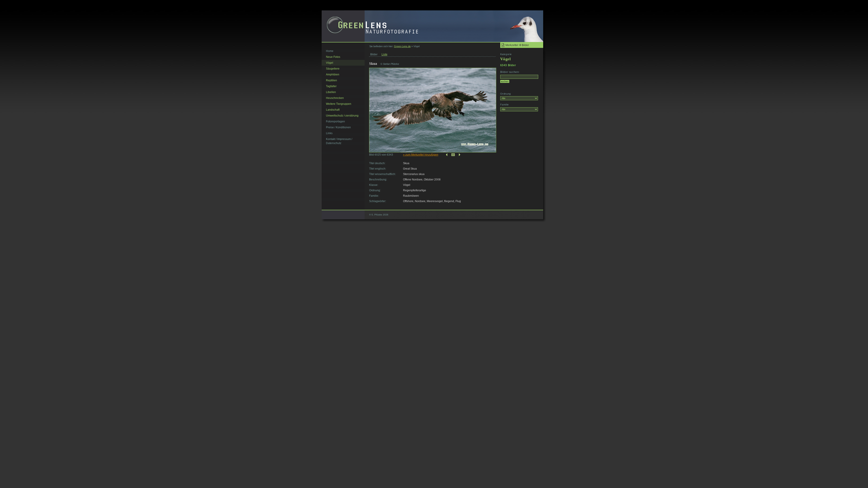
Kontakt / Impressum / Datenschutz (339, 141)
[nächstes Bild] (460, 154)
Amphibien (332, 74)
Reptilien (331, 80)
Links (329, 133)
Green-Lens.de (402, 46)
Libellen (331, 92)
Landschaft (333, 109)
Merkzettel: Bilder (517, 45)
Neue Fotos (333, 56)
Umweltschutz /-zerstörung (342, 115)
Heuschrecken (335, 98)
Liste (384, 54)
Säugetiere (333, 68)
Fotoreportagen (335, 121)
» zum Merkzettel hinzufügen (420, 154)
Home (329, 51)
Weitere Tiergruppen (338, 103)
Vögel (329, 62)
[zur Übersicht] (453, 154)
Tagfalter (331, 86)
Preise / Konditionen (338, 127)
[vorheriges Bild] (446, 154)
